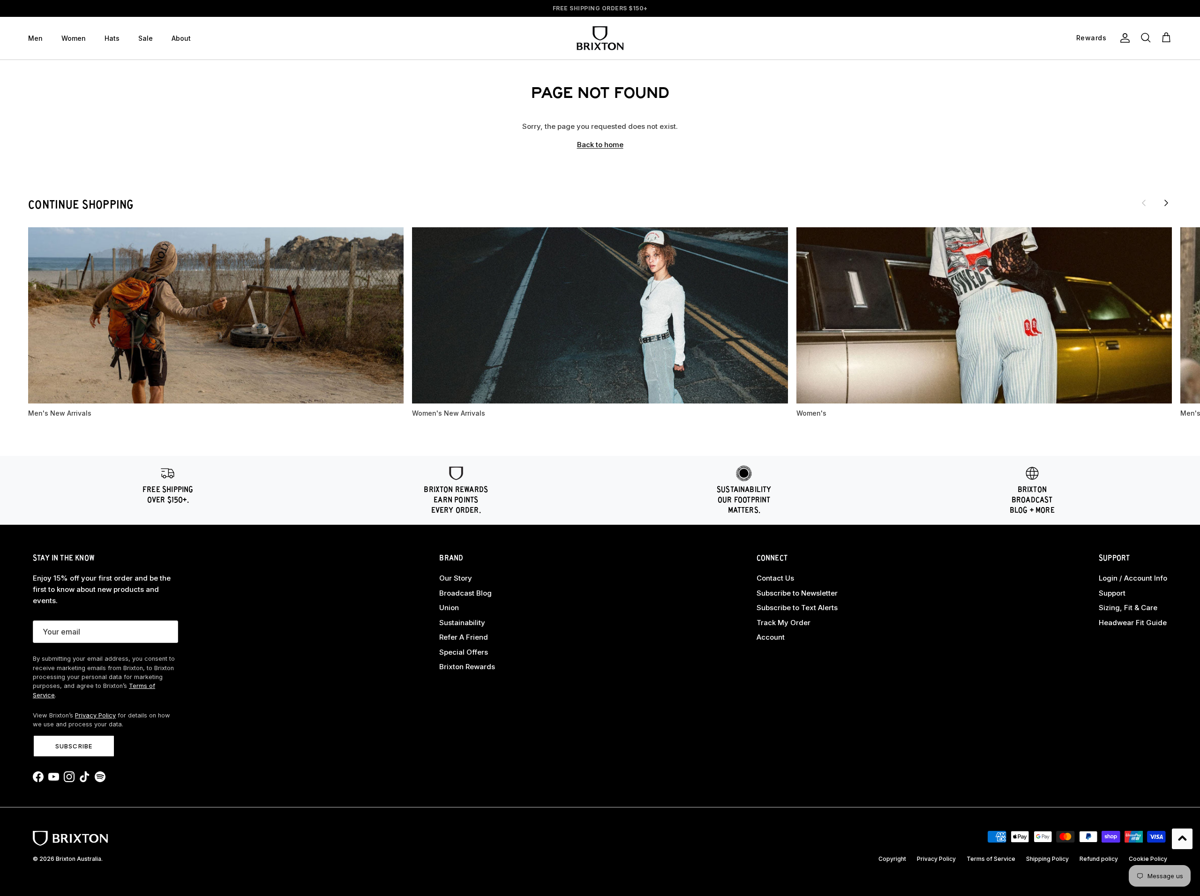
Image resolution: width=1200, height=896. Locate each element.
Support (1112, 593)
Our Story (455, 578)
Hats (112, 38)
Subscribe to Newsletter (797, 593)
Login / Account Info (1133, 578)
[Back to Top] (1182, 839)
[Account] (1123, 38)
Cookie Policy (1148, 858)
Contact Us (775, 578)
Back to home (600, 144)
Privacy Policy (95, 715)
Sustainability (462, 622)
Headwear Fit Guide (1133, 622)
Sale (145, 38)
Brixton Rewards (467, 666)
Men (35, 38)
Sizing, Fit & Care (1128, 607)
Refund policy (1099, 858)
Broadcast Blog (465, 593)
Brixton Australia (78, 858)
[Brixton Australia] (600, 38)
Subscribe (73, 746)
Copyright (892, 858)
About (181, 38)
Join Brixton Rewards (600, 8)
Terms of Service (991, 858)
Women (73, 38)
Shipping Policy (1047, 858)
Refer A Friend (463, 637)
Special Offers (463, 652)
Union (449, 607)
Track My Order (783, 622)
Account (771, 637)
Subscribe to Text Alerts (797, 607)
